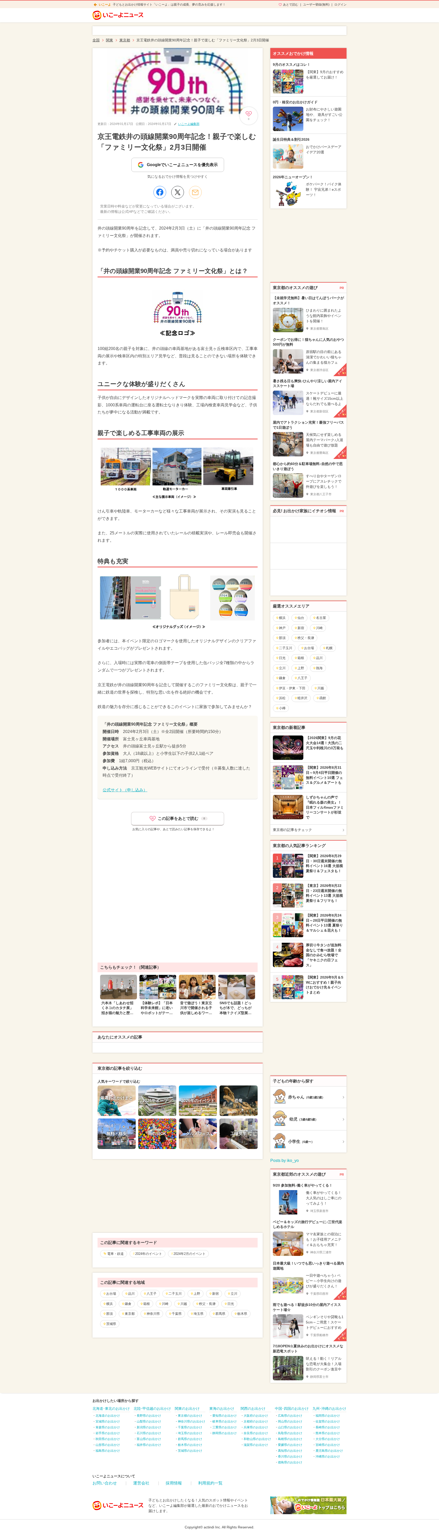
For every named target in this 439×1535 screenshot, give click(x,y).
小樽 (282, 708)
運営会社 (141, 1483)
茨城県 (111, 1324)
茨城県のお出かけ (190, 1450)
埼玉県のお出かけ (190, 1433)
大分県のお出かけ (328, 1439)
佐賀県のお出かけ (328, 1421)
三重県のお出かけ (224, 1427)
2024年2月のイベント (190, 1254)
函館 (322, 698)
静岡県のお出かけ (224, 1433)
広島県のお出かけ (290, 1415)
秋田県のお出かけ (108, 1439)
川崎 (165, 1304)
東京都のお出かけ (190, 1415)
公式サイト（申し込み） (125, 790)
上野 (197, 1294)
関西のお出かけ (253, 1408)
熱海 (319, 668)
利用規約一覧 (210, 1483)
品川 (131, 1294)
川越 (183, 1304)
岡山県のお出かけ (290, 1421)
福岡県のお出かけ (328, 1415)
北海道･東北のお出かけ (111, 1408)
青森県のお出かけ (108, 1427)
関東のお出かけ (187, 1408)
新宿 (215, 1294)
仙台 (300, 618)
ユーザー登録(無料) (316, 4)
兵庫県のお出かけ (256, 1427)
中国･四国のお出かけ (292, 1408)
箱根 (146, 1304)
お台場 (111, 1294)
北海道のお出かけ (108, 1415)
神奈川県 (153, 1314)
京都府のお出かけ (256, 1421)
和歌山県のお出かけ (257, 1439)
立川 (234, 1294)
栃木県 (242, 1314)
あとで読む (290, 4)
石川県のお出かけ (149, 1433)
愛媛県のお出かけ (290, 1445)
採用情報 (174, 1483)
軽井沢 (302, 698)
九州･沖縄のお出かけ (329, 1408)
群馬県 (220, 1314)
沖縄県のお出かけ (328, 1456)
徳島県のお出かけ (290, 1462)
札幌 (329, 648)
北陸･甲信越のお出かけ (152, 1408)
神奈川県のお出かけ (191, 1421)
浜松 (282, 698)
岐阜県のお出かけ (224, 1421)
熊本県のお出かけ (328, 1433)
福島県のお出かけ (108, 1450)
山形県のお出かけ (108, 1445)
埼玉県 (198, 1314)
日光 (230, 1304)
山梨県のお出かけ (149, 1421)
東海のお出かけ (221, 1408)
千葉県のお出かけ (190, 1427)
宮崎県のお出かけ (328, 1445)
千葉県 (177, 1314)
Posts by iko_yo (284, 1160)
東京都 (130, 1314)
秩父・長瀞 (207, 1304)
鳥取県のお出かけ (290, 1433)
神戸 (282, 628)
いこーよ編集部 (188, 124)
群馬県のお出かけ (190, 1439)
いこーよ (105, 4)
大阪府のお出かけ (256, 1415)
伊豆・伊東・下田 (292, 688)
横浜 (109, 1304)
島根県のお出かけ (290, 1439)
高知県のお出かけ (290, 1450)
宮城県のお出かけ (108, 1421)
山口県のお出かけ (290, 1427)
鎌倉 (128, 1304)
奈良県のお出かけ (256, 1433)
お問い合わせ (104, 1483)
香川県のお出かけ (290, 1456)
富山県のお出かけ (149, 1439)
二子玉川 (175, 1294)
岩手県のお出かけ (108, 1433)
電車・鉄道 (115, 1254)
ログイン (340, 4)
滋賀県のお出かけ (256, 1445)
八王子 (151, 1294)
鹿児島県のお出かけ (329, 1450)
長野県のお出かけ (149, 1415)
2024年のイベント (148, 1254)
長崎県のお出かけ (328, 1427)
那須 (109, 1314)
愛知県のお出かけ (224, 1415)
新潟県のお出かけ (149, 1427)
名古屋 (321, 618)
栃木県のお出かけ (190, 1445)
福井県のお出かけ (149, 1445)
